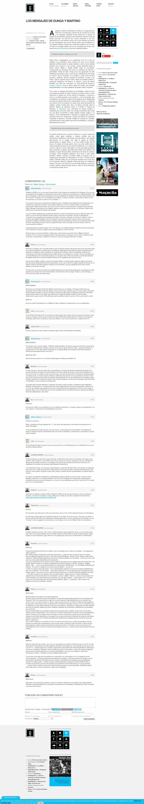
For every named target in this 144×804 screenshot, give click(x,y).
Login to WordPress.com (67, 709)
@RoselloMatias (36, 188)
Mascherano (38, 43)
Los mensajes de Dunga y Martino (53, 20)
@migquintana (35, 281)
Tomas (100, 102)
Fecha (36, 184)
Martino (32, 43)
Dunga (27, 43)
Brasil (37, 41)
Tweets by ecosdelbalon (103, 114)
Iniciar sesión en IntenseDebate (55, 709)
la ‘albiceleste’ (61, 109)
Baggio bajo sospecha (109, 106)
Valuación (42, 184)
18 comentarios (30, 48)
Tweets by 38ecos (101, 112)
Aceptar (40, 803)
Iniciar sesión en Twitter (77, 709)
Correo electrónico (54, 712)
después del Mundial (60, 48)
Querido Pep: (107, 86)
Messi (44, 43)
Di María (80, 157)
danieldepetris (102, 78)
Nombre (27, 712)
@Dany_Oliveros (36, 417)
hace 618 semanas (45, 281)
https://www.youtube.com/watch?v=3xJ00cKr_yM (41, 497)
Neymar (28, 44)
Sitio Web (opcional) (78, 712)
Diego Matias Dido (103, 82)
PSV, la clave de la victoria (110, 73)
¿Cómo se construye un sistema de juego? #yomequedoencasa (107, 90)
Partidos (36, 39)
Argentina (32, 41)
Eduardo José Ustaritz (39, 37)
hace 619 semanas (46, 188)
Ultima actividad (51, 184)
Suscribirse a (29, 719)
